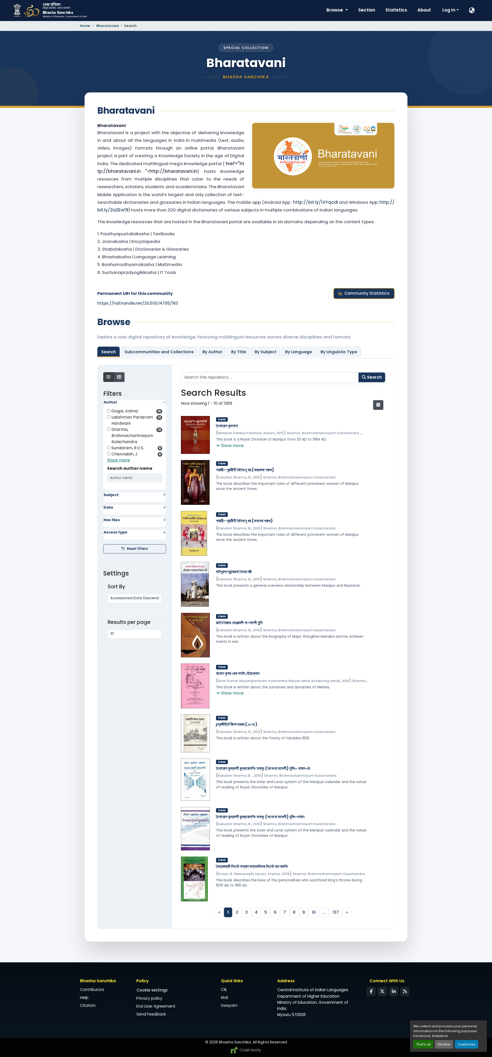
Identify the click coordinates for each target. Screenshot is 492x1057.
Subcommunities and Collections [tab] (159, 352)
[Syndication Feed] (404, 991)
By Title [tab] (238, 352)
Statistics (396, 10)
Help (84, 997)
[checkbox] (108, 410)
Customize (466, 1044)
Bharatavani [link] (107, 25)
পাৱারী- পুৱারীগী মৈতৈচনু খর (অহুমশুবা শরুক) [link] (245, 470)
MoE (224, 997)
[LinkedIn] (393, 991)
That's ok (423, 1044)
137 (336, 912)
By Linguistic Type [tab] (339, 352)
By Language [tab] (298, 352)
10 (314, 912)
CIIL (224, 989)
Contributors (92, 989)
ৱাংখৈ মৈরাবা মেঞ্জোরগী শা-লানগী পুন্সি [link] (239, 623)
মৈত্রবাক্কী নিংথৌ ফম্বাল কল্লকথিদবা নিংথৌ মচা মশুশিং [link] (252, 866)
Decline (444, 1044)
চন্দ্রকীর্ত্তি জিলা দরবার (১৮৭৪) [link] (236, 724)
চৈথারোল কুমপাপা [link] (227, 426)
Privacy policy (149, 998)
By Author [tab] (212, 352)
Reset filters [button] (137, 548)
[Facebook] (371, 991)
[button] (472, 10)
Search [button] (374, 377)
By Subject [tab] (265, 352)
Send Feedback (151, 1014)
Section (366, 10)
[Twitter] (382, 991)
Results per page (129, 622)
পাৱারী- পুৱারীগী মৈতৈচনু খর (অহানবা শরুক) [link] (244, 521)
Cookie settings (152, 990)
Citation (88, 1005)
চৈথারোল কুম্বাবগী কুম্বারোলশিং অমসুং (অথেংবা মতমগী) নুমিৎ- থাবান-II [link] (263, 768)
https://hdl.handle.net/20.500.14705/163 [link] (137, 303)
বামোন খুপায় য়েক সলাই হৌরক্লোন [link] (238, 673)
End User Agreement (156, 1006)
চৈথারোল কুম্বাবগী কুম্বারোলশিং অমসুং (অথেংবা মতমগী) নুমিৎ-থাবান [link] (260, 817)
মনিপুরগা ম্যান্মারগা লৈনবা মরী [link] (234, 572)
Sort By (116, 586)
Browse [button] (335, 10)
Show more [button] (118, 460)
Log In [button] (449, 10)
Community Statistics (366, 293)
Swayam (229, 1005)
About (424, 10)
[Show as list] (108, 377)
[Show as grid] (119, 377)
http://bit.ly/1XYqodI (316, 202)
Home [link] (85, 25)
